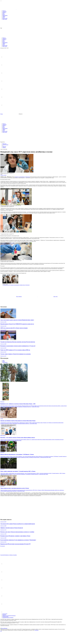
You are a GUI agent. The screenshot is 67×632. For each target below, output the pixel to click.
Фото (3, 13)
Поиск (1, 113)
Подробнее (36, 630)
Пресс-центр (5, 19)
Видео (4, 14)
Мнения (4, 12)
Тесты (4, 17)
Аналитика (4, 11)
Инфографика (5, 15)
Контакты (4, 614)
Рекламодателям (5, 616)
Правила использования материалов (9, 615)
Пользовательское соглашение (8, 617)
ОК (1, 631)
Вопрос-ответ (5, 18)
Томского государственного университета (22, 176)
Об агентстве (5, 613)
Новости (4, 10)
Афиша (4, 16)
